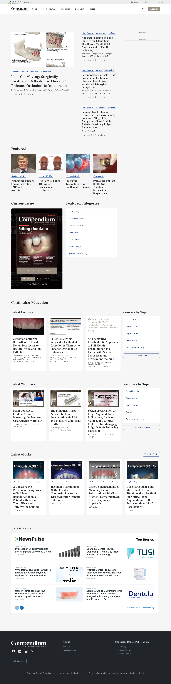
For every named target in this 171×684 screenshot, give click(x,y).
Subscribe (26, 279)
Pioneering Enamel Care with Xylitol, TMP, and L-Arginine (22, 185)
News (34, 9)
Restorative (74, 233)
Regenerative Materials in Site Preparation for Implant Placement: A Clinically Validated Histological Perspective (99, 81)
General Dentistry (76, 226)
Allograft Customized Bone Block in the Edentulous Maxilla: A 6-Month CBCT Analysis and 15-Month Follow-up (97, 44)
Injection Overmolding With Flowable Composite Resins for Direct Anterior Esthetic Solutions (65, 493)
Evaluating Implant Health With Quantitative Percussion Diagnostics (104, 187)
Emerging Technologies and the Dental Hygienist (78, 184)
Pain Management (77, 219)
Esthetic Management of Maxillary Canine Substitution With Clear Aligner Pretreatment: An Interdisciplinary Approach (104, 495)
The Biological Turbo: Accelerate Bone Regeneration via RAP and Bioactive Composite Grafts (65, 417)
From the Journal (48, 9)
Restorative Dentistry (135, 347)
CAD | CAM (131, 319)
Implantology (101, 33)
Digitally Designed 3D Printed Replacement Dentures (49, 185)
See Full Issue (43, 279)
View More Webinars (141, 427)
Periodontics (131, 340)
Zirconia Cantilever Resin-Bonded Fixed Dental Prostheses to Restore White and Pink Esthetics (27, 345)
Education (79, 9)
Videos (92, 9)
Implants (34, 71)
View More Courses (141, 356)
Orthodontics (46, 71)
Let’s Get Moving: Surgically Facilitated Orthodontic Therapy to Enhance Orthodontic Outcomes (40, 81)
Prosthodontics (20, 482)
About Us (66, 647)
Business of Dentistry (78, 253)
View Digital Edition (35, 284)
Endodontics (131, 326)
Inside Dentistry (120, 647)
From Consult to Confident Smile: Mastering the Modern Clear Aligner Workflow (27, 416)
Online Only (74, 212)
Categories (65, 9)
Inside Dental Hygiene (123, 653)
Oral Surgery (100, 107)
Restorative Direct (109, 482)
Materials (108, 70)
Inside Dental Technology (124, 650)
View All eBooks (151, 454)
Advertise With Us (69, 650)
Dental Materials (133, 391)
